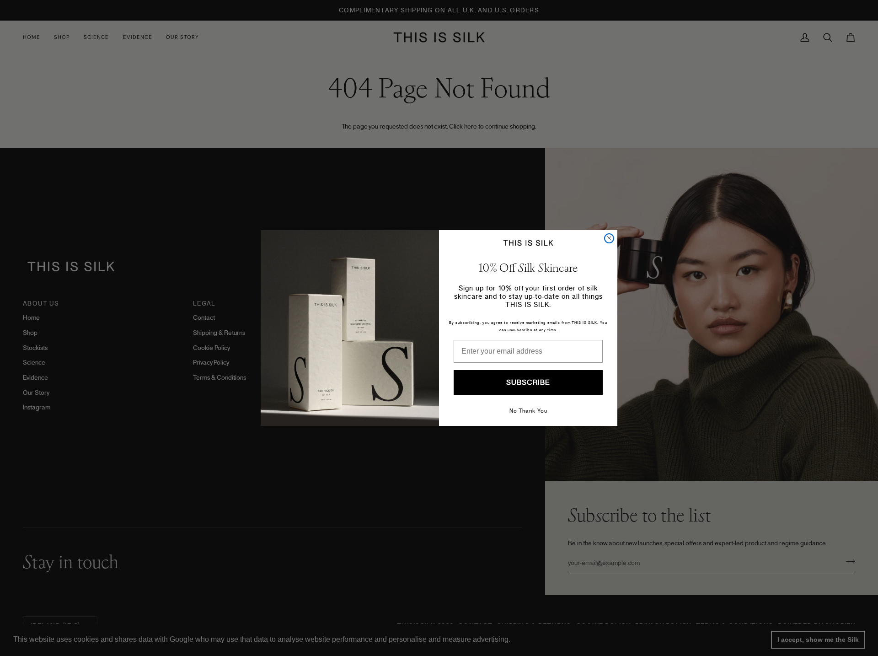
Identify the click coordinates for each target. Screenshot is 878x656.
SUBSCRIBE (528, 382)
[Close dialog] (609, 238)
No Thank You (528, 411)
